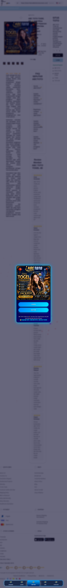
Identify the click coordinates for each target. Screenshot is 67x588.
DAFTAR (33, 310)
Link (45, 584)
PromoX (11, 584)
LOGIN (33, 304)
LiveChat (56, 584)
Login (21, 584)
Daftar (33, 584)
